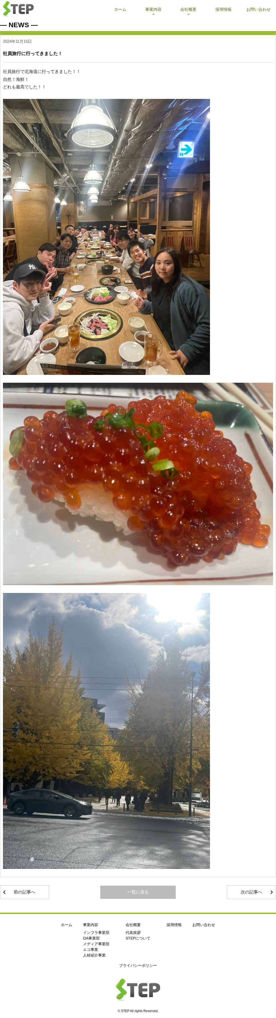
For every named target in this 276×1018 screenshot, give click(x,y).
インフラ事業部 (96, 932)
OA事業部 (91, 938)
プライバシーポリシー (138, 965)
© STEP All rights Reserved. (138, 1011)
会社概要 (188, 9)
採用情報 (223, 9)
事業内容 (153, 9)
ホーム (120, 9)
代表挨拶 (133, 932)
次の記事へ (251, 892)
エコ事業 (90, 949)
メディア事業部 (96, 944)
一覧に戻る (138, 892)
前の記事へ (24, 892)
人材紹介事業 (94, 955)
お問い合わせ (258, 9)
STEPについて (138, 938)
